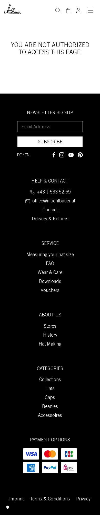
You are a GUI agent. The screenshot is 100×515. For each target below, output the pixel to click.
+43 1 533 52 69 (54, 192)
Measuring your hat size (50, 255)
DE (19, 155)
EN (27, 155)
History (50, 335)
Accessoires (50, 416)
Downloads (50, 282)
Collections (50, 380)
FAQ (50, 264)
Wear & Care (50, 273)
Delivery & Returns (50, 219)
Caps (50, 398)
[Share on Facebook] (54, 154)
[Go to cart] (68, 10)
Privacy (83, 499)
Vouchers (50, 291)
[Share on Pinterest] (80, 154)
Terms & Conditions (50, 499)
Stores (50, 326)
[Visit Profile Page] (78, 9)
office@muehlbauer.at (53, 201)
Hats (50, 389)
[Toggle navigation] (90, 10)
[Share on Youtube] (71, 155)
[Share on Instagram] (61, 154)
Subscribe (50, 142)
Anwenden (58, 10)
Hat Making (50, 344)
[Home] (12, 8)
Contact (50, 210)
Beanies (50, 407)
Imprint (16, 499)
